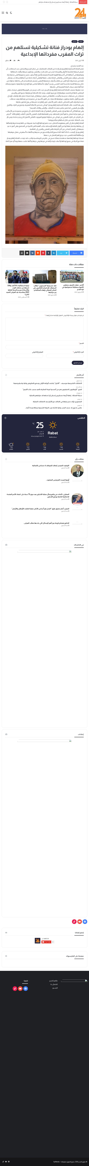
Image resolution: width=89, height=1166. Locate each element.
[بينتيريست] (43, 253)
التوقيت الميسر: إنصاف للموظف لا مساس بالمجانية (50, 465)
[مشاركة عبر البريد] (27, 253)
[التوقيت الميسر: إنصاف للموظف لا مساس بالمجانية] (77, 470)
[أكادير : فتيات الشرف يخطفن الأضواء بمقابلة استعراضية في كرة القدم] (72, 276)
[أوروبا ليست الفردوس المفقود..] (77, 485)
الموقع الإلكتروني (37, 352)
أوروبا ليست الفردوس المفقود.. (57, 480)
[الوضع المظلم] (11, 13)
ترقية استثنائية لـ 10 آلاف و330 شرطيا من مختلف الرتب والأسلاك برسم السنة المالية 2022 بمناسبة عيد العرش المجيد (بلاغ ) (17, 290)
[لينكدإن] (53, 253)
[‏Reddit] (37, 253)
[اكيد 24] (80, 13)
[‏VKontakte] (32, 253)
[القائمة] (3, 13)
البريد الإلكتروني (78, 352)
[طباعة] (21, 253)
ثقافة (81, 41)
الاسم (81, 343)
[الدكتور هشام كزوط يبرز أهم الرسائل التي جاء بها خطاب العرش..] (77, 528)
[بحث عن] (7, 13)
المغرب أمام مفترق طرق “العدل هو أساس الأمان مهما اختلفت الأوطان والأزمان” (40, 509)
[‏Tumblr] (48, 253)
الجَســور (55, 988)
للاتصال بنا (54, 984)
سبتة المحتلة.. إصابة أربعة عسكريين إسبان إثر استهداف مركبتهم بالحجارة (55, 2)
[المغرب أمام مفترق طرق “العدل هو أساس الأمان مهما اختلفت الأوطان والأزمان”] (77, 514)
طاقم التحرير (53, 981)
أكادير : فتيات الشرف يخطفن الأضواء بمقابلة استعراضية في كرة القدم (73, 287)
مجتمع (74, 41)
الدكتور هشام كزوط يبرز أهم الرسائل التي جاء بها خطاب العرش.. (46, 523)
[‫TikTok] (74, 921)
